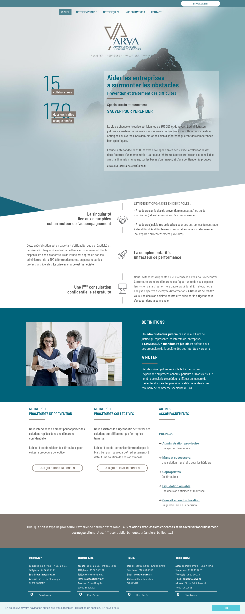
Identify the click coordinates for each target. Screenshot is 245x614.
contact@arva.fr (45, 574)
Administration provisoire (180, 443)
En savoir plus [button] (110, 607)
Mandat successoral (176, 457)
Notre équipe (111, 12)
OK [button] (226, 608)
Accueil (65, 12)
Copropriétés (171, 472)
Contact (156, 12)
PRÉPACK (166, 434)
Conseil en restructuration (181, 500)
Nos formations (135, 12)
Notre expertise (86, 12)
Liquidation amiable (176, 486)
